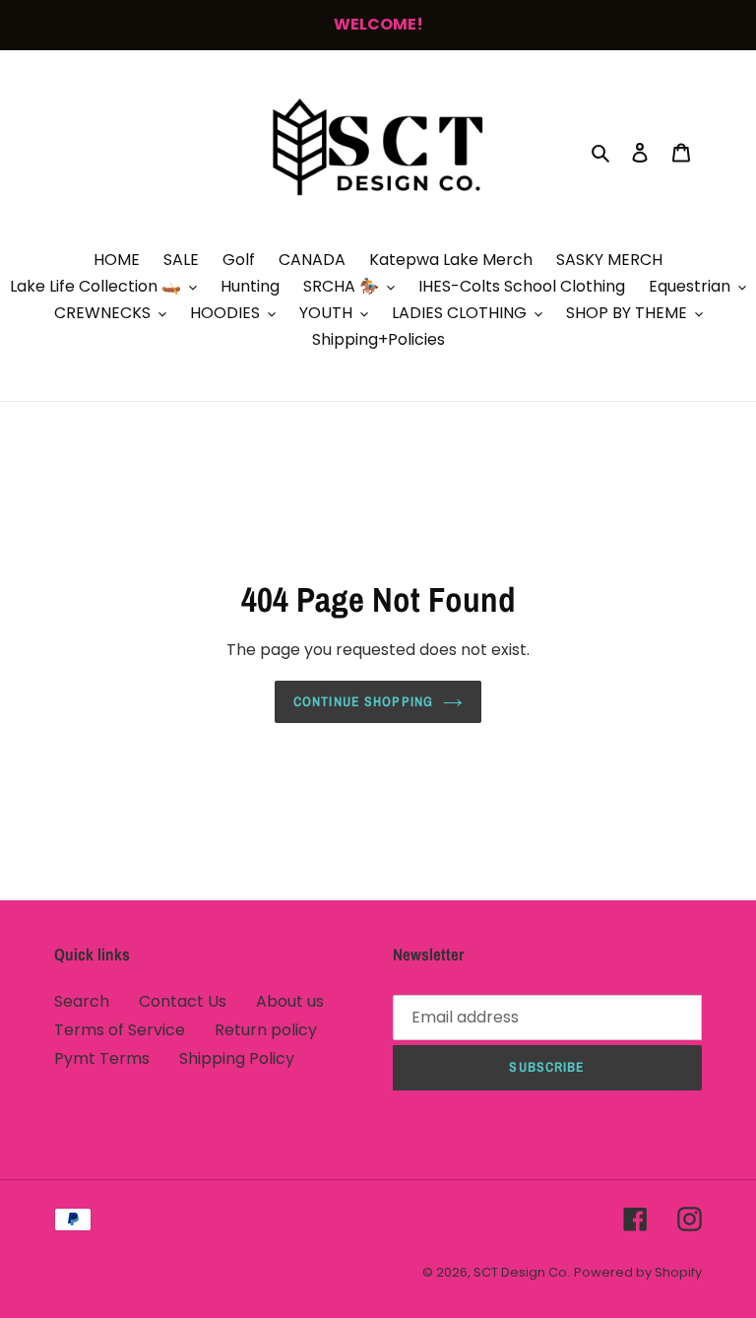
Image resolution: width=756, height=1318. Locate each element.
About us (290, 1001)
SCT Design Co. (521, 1272)
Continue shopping (363, 701)
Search (81, 1001)
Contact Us (182, 1001)
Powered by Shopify (638, 1272)
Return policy (266, 1030)
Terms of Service (119, 1030)
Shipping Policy (236, 1058)
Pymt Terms (102, 1058)
